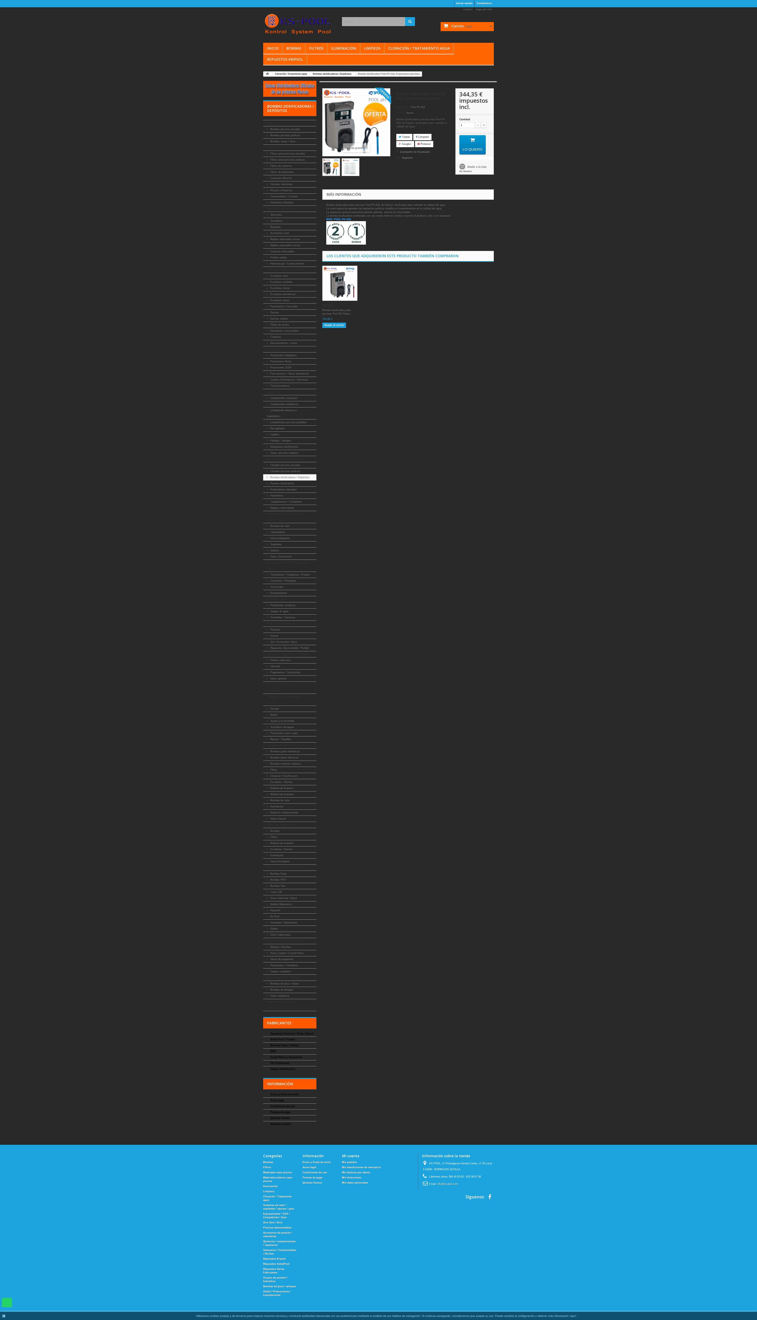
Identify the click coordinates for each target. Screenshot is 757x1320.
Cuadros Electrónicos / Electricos (289, 379)
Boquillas (275, 226)
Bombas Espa (277, 873)
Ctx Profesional (279, 1063)
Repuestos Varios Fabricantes (285, 867)
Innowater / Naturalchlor (283, 922)
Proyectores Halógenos (283, 355)
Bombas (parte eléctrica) (283, 757)
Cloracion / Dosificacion (283, 775)
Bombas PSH (277, 879)
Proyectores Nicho (280, 361)
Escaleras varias (279, 300)
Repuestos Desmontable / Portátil (289, 647)
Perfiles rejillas (278, 257)
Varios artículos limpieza (283, 452)
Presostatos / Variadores (283, 965)
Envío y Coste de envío (284, 1094)
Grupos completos (280, 971)
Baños (273, 714)
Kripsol (273, 635)
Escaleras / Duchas (281, 782)
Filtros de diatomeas (281, 171)
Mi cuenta (350, 1155)
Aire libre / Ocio (276, 599)
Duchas (274, 312)
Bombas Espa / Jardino (284, 1045)
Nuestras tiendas (280, 1124)
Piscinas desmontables (281, 623)
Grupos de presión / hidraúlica (285, 940)
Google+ (406, 144)
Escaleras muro (278, 275)
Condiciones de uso (282, 1106)
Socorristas (276, 586)
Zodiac (273, 928)
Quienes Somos (280, 1118)
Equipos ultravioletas (281, 507)
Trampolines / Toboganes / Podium (289, 574)
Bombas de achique (281, 989)
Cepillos (274, 434)
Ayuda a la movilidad (281, 720)
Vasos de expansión (281, 959)
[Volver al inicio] (267, 74)
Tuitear (405, 136)
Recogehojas (277, 428)
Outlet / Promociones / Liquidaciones (281, 1004)
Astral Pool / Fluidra (282, 1039)
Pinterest (425, 144)
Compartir (423, 136)
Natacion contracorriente (283, 812)
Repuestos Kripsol (285, 59)
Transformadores (279, 385)
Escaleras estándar (280, 281)
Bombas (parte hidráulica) (284, 751)
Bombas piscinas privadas (284, 129)
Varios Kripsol (277, 818)
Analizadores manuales (283, 489)
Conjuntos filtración (280, 178)
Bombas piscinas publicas (284, 135)
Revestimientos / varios (283, 343)
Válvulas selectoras (281, 184)
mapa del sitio (484, 9)
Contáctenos (484, 3)
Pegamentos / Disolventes (284, 672)
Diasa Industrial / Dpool (283, 898)
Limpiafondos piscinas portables (288, 422)
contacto (468, 9)
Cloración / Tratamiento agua (419, 48)
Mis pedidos (349, 1162)
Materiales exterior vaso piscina (286, 269)
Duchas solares (278, 318)
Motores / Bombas (280, 947)
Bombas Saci (277, 885)
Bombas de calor (279, 525)
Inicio (273, 48)
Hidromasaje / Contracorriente (286, 263)
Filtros (316, 48)
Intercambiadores (279, 538)
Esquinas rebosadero (281, 251)
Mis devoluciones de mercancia (361, 1167)
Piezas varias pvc (280, 660)
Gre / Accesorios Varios (283, 641)
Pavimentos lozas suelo (283, 733)
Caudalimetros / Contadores (285, 501)
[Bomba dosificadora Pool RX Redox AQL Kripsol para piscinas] (339, 283)
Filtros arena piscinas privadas (287, 153)
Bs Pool (274, 916)
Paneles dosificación (281, 483)
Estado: (401, 112)
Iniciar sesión (464, 3)
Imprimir (407, 157)
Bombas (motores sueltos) (284, 763)
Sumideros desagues (281, 727)
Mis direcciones (351, 1177)
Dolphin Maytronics (280, 904)
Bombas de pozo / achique (283, 977)
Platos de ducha (279, 324)
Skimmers (275, 214)
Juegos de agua (278, 611)
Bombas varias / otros (282, 141)
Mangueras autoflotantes (283, 446)
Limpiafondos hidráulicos (283, 404)
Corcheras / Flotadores (282, 580)
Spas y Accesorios (280, 556)
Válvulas (274, 666)
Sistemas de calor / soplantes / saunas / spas (286, 516)
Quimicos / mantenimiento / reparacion (284, 687)
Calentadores (277, 532)
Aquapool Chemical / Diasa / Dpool (291, 1033)
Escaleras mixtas (279, 288)
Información (280, 1084)
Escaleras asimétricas (282, 294)
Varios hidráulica (279, 995)
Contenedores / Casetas (283, 196)
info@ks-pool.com (447, 1183)
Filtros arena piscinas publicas (287, 159)
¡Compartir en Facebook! (415, 151)
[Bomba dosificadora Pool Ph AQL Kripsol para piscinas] (331, 167)
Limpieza (372, 48)
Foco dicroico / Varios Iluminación (289, 373)
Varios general (277, 678)
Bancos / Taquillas (280, 739)
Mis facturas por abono (356, 1172)
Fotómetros (276, 495)
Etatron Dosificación (282, 1069)
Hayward (274, 910)
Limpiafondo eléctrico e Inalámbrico (282, 413)
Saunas (274, 550)
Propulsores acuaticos (282, 605)
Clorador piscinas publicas (284, 471)
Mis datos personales (355, 1182)
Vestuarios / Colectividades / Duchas (284, 699)
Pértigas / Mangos (280, 440)
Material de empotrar (281, 794)
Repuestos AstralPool (280, 824)
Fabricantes (279, 1023)
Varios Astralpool (279, 861)
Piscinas (274, 629)
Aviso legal (277, 1100)
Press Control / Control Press (286, 953)
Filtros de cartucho (280, 165)
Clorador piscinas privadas (284, 465)
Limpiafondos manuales (283, 398)
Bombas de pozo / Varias (284, 983)
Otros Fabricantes (280, 934)
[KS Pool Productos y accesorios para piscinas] (299, 24)
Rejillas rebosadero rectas (284, 239)
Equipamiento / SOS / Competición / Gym (288, 565)
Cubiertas (275, 336)
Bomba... (328, 305)
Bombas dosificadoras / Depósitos (289, 477)
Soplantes (275, 544)
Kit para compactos (281, 190)
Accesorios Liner (279, 233)
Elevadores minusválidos (284, 330)
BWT (273, 1051)
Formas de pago (280, 1112)
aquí (573, 1315)
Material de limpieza (281, 788)
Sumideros (275, 220)
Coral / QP (275, 892)
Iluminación (343, 48)
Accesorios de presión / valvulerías (288, 654)
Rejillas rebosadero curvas (284, 245)
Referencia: (403, 107)
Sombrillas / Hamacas (282, 617)
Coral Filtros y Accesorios (286, 1057)
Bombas (293, 48)
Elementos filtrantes (281, 202)
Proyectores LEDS (280, 367)
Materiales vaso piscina (281, 208)
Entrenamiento (278, 593)
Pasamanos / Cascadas (283, 306)
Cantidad (464, 119)
